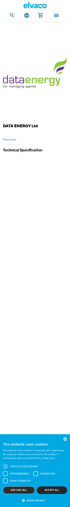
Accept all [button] (52, 490)
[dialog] (35, 470)
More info (9, 139)
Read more (49, 458)
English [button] (27, 15)
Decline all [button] (19, 490)
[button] (35, 500)
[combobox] (65, 439)
